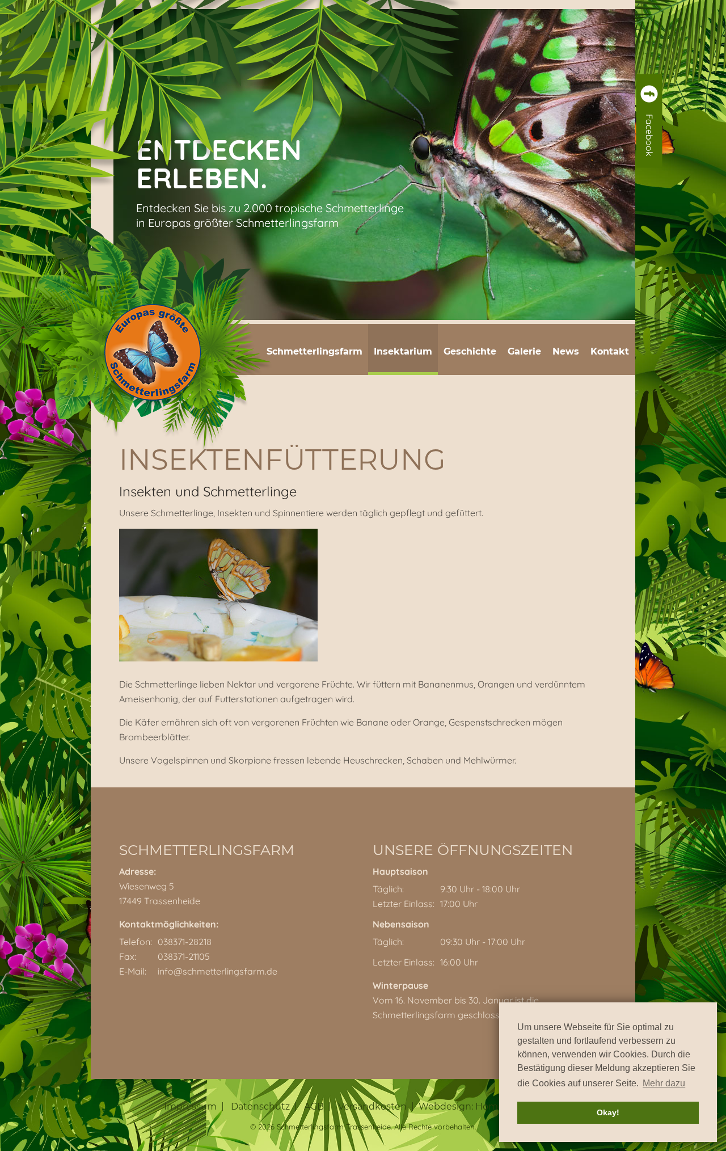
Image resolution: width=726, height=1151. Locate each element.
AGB (314, 1106)
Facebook (649, 135)
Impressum (190, 1106)
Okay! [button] (608, 1112)
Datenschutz (260, 1106)
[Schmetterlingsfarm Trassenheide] (152, 355)
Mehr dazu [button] (664, 1083)
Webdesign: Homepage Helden (491, 1106)
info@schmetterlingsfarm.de (217, 971)
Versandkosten (372, 1106)
